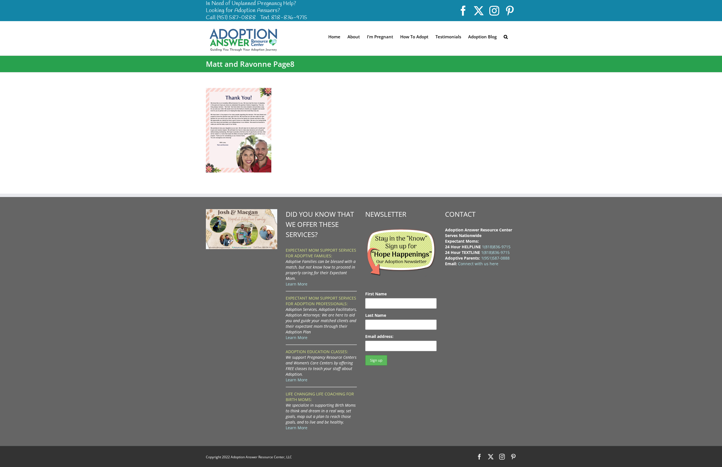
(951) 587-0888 (236, 17)
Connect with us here (478, 263)
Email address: (379, 336)
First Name (376, 293)
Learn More (296, 284)
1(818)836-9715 (496, 246)
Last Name (375, 315)
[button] (506, 36)
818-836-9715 (289, 17)
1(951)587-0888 (495, 258)
